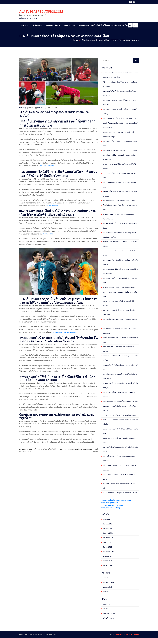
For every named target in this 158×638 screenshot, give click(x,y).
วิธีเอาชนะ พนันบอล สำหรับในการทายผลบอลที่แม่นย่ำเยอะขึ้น (120, 84)
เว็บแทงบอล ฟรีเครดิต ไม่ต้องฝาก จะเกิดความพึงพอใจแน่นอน (120, 262)
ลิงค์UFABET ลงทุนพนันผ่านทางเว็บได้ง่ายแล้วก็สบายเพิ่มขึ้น (120, 422)
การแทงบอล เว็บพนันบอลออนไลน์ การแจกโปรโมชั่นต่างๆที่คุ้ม (120, 385)
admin (30, 108)
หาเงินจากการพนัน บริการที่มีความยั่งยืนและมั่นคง (119, 201)
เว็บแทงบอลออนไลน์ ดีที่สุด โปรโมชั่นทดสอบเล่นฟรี (120, 493)
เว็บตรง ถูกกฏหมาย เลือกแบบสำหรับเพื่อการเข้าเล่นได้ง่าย (120, 294)
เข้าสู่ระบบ (106, 604)
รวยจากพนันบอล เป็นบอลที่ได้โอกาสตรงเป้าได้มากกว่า (118, 303)
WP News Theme (132, 635)
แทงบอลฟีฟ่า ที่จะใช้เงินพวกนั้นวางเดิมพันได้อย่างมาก (120, 401)
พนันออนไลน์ (107, 587)
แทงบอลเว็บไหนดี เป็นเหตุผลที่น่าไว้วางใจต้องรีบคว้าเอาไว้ (120, 449)
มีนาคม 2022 (107, 547)
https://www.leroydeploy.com (112, 505)
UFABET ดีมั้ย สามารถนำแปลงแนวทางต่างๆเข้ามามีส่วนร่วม (120, 194)
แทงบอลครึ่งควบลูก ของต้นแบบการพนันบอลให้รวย (120, 150)
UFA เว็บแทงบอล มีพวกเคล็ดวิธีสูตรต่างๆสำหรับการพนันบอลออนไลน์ (110, 40)
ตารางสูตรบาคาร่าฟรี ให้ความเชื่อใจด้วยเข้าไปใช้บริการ (119, 166)
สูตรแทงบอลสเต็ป (52, 206)
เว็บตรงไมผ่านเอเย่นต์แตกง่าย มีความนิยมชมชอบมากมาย (119, 458)
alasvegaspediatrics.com (41, 11)
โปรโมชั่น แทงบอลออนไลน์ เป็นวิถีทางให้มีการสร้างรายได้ (120, 207)
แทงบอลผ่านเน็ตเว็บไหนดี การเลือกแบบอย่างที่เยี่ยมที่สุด (120, 143)
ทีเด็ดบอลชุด (37, 25)
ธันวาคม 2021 (108, 561)
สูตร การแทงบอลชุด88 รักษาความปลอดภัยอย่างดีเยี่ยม (119, 440)
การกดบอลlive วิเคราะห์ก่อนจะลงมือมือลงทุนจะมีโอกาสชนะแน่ (119, 217)
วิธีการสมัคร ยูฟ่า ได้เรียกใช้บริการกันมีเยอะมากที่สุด (120, 415)
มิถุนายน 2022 (108, 533)
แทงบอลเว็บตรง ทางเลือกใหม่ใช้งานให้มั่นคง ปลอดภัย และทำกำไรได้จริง (104, 25)
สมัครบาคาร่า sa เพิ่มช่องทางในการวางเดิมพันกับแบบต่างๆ (121, 253)
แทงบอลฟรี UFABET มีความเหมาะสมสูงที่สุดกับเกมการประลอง (119, 93)
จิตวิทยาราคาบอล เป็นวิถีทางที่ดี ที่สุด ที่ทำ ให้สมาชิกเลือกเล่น (120, 244)
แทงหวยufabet (69, 25)
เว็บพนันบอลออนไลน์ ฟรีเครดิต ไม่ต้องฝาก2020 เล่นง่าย (120, 280)
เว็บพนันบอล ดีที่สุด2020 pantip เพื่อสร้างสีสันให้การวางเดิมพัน (120, 394)
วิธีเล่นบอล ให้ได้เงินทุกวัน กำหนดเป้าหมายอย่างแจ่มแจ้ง (120, 175)
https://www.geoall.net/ (110, 503)
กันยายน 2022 (108, 519)
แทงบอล (106, 592)
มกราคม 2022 (107, 556)
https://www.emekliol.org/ (110, 508)
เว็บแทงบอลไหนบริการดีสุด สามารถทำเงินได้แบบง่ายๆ (119, 185)
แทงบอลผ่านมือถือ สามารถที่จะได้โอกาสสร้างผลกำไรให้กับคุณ (120, 111)
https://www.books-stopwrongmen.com (116, 500)
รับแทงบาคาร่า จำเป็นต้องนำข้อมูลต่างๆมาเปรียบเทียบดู (119, 486)
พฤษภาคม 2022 (108, 538)
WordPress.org (108, 618)
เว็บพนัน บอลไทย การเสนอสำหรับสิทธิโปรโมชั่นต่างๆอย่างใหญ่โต (120, 376)
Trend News (118, 635)
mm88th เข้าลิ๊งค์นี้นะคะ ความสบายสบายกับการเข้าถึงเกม (120, 226)
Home (75, 40)
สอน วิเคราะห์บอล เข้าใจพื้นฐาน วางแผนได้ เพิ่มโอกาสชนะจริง (119, 312)
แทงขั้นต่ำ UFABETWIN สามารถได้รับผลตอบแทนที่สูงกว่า (120, 340)
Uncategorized (108, 582)
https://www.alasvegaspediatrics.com (66, 332)
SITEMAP (25, 25)
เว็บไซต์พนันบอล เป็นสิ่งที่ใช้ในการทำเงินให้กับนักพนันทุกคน (119, 331)
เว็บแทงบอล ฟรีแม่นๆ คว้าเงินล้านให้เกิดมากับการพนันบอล (119, 468)
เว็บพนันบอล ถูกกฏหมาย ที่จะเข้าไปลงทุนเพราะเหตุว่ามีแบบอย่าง (120, 102)
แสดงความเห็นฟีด (109, 613)
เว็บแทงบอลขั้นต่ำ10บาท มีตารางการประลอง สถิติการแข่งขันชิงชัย (121, 271)
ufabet (105, 578)
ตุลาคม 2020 (107, 565)
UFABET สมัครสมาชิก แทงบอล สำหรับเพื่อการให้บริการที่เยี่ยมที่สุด (119, 134)
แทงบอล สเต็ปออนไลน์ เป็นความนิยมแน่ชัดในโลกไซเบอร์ (119, 408)
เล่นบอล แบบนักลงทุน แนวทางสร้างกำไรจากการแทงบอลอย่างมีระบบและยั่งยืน (120, 75)
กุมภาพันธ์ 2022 (108, 551)
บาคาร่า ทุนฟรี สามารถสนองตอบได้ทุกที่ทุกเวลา (119, 287)
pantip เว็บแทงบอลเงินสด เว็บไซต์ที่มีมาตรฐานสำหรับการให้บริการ (120, 125)
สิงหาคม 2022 (107, 524)
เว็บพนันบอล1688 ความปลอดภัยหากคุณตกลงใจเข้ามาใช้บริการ (120, 157)
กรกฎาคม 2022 (108, 528)
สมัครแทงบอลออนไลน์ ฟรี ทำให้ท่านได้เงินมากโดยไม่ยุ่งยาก (120, 431)
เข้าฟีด (105, 609)
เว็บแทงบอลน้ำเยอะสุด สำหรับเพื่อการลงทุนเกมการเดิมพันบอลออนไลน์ (120, 235)
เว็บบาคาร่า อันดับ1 (53, 25)
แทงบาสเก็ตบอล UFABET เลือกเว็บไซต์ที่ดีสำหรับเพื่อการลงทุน (120, 322)
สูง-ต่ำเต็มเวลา (48, 234)
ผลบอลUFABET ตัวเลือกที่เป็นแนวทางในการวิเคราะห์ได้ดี (120, 367)
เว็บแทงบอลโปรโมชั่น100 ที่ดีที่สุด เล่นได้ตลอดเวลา (120, 118)
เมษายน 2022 (107, 542)
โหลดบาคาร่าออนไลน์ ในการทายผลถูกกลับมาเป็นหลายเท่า (119, 477)
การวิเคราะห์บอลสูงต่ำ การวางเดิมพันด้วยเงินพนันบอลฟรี (119, 349)
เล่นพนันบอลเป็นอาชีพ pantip (49, 166)
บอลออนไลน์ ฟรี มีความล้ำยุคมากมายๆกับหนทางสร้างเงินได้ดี (121, 358)
